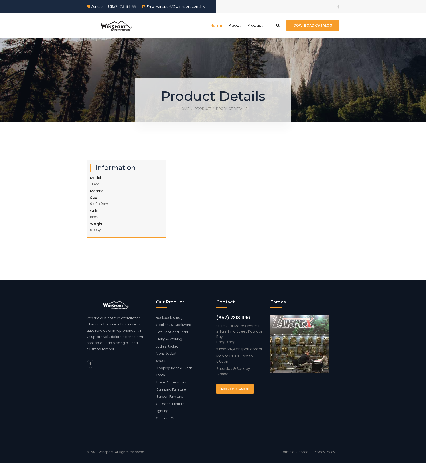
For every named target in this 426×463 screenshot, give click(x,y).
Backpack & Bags (170, 317)
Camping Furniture (171, 389)
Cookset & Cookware (173, 324)
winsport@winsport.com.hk (180, 6)
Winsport (106, 451)
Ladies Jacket (167, 346)
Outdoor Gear (167, 418)
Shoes (161, 360)
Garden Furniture (169, 396)
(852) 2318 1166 (123, 6)
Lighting (162, 411)
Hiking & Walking (169, 339)
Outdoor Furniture (170, 403)
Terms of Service (294, 451)
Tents (160, 375)
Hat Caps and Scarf (172, 332)
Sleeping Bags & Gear (174, 368)
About (235, 25)
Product (255, 25)
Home (216, 25)
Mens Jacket (166, 353)
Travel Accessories (171, 382)
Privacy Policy (324, 451)
